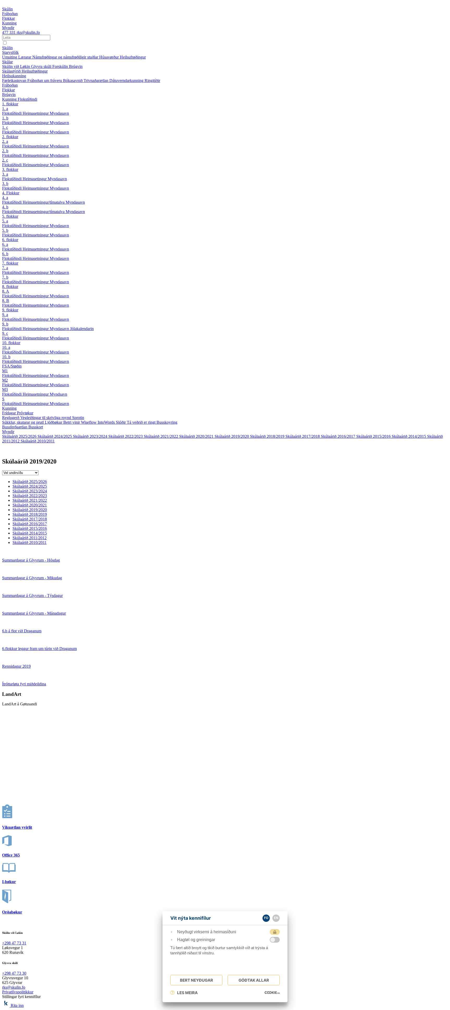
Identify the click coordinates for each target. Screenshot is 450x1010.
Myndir (8, 431)
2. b (5, 151)
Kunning (10, 99)
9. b (5, 324)
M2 (5, 380)
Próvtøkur (25, 413)
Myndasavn (59, 113)
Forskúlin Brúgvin (67, 66)
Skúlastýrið (12, 71)
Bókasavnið (73, 80)
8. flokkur (10, 286)
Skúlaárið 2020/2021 (197, 436)
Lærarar (25, 57)
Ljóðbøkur (54, 422)
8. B (5, 300)
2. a (5, 141)
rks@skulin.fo (28, 32)
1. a (5, 108)
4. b (5, 207)
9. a (5, 314)
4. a (5, 197)
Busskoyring (167, 422)
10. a (6, 347)
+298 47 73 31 (14, 943)
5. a (5, 221)
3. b (5, 183)
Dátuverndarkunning (127, 80)
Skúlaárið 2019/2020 (232, 436)
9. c (5, 333)
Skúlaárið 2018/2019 (267, 436)
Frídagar (9, 413)
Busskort (35, 427)
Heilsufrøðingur (133, 57)
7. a (5, 268)
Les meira (187, 992)
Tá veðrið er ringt (142, 422)
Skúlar (7, 62)
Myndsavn (58, 394)
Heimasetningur (36, 113)
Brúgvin (9, 94)
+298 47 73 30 (14, 973)
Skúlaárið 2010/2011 (38, 441)
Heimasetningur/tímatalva (44, 202)
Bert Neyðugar (196, 980)
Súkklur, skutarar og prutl (23, 422)
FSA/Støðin (12, 366)
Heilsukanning (14, 76)
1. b (5, 118)
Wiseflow (89, 422)
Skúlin (7, 48)
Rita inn (17, 1005)
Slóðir (121, 422)
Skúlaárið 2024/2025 (55, 436)
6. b (5, 254)
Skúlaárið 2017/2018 (303, 436)
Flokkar (8, 90)
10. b (6, 357)
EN (276, 918)
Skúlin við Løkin (16, 66)
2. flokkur (10, 136)
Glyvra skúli (41, 66)
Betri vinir (72, 422)
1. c (5, 127)
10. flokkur (11, 342)
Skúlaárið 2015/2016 (374, 436)
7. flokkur (10, 263)
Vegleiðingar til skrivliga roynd (46, 417)
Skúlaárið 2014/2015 (409, 436)
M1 (5, 371)
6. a (5, 244)
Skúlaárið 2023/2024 (90, 436)
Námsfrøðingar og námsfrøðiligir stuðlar (65, 57)
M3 (5, 389)
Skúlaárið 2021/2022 (161, 436)
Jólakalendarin (82, 328)
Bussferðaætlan (15, 427)
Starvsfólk (10, 52)
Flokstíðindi (27, 99)
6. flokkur (10, 239)
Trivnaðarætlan (96, 80)
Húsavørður (109, 57)
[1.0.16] (272, 992)
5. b (5, 230)
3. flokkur (10, 169)
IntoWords (107, 422)
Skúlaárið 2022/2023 (126, 436)
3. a (5, 174)
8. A (5, 291)
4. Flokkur (10, 193)
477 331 (9, 32)
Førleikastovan (14, 80)
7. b (5, 277)
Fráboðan (10, 85)
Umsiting (10, 57)
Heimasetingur (35, 179)
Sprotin (78, 417)
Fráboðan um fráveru (45, 80)
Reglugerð (11, 417)
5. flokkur (10, 216)
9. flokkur (10, 310)
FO (266, 918)
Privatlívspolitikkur (17, 992)
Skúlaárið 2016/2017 (338, 436)
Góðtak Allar (254, 980)
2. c (5, 160)
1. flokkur (10, 104)
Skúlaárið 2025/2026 (20, 436)
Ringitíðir (152, 80)
